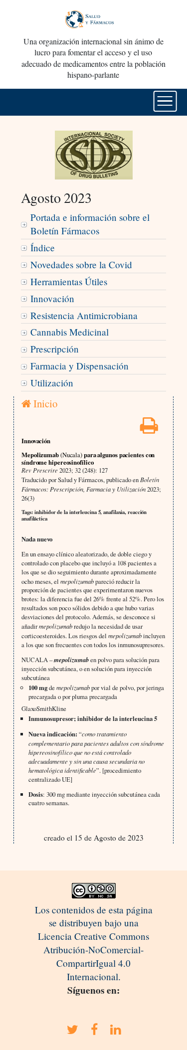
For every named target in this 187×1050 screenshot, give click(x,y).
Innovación (52, 298)
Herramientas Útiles (68, 281)
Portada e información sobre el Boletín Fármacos (90, 224)
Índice (42, 247)
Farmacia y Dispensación (79, 365)
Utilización (51, 382)
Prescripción (54, 349)
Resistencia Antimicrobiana (84, 315)
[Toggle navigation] (165, 101)
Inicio (44, 403)
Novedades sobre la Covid (81, 264)
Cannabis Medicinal (69, 332)
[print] (149, 428)
